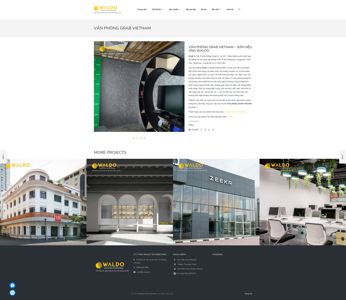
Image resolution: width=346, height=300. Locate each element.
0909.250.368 (142, 267)
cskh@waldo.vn (143, 272)
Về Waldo (156, 9)
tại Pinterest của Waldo (235, 112)
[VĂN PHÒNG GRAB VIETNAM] (139, 86)
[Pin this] (213, 130)
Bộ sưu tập (191, 9)
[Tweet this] (205, 130)
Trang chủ (142, 9)
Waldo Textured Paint (187, 264)
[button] (239, 10)
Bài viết (215, 9)
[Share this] (201, 130)
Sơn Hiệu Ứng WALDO (186, 259)
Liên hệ (230, 9)
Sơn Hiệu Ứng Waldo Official (190, 269)
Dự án (204, 9)
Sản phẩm (173, 9)
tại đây (230, 116)
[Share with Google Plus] (209, 130)
